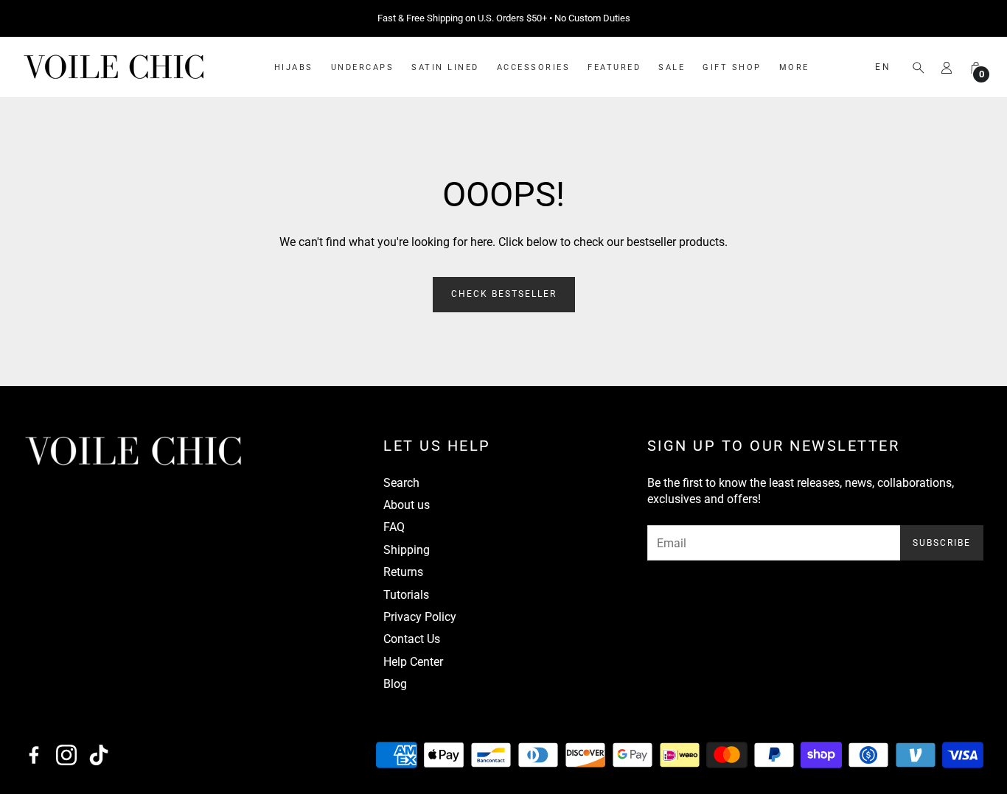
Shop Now (595, 18)
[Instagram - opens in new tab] (66, 755)
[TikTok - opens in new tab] (98, 755)
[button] (914, 67)
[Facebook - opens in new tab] (34, 755)
